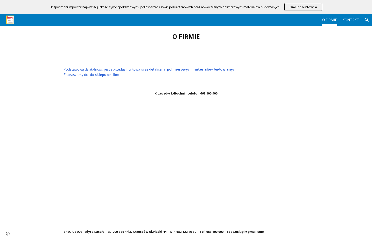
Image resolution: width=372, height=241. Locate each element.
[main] (186, 36)
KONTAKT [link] (351, 19)
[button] (367, 20)
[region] (186, 7)
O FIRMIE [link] (329, 19)
